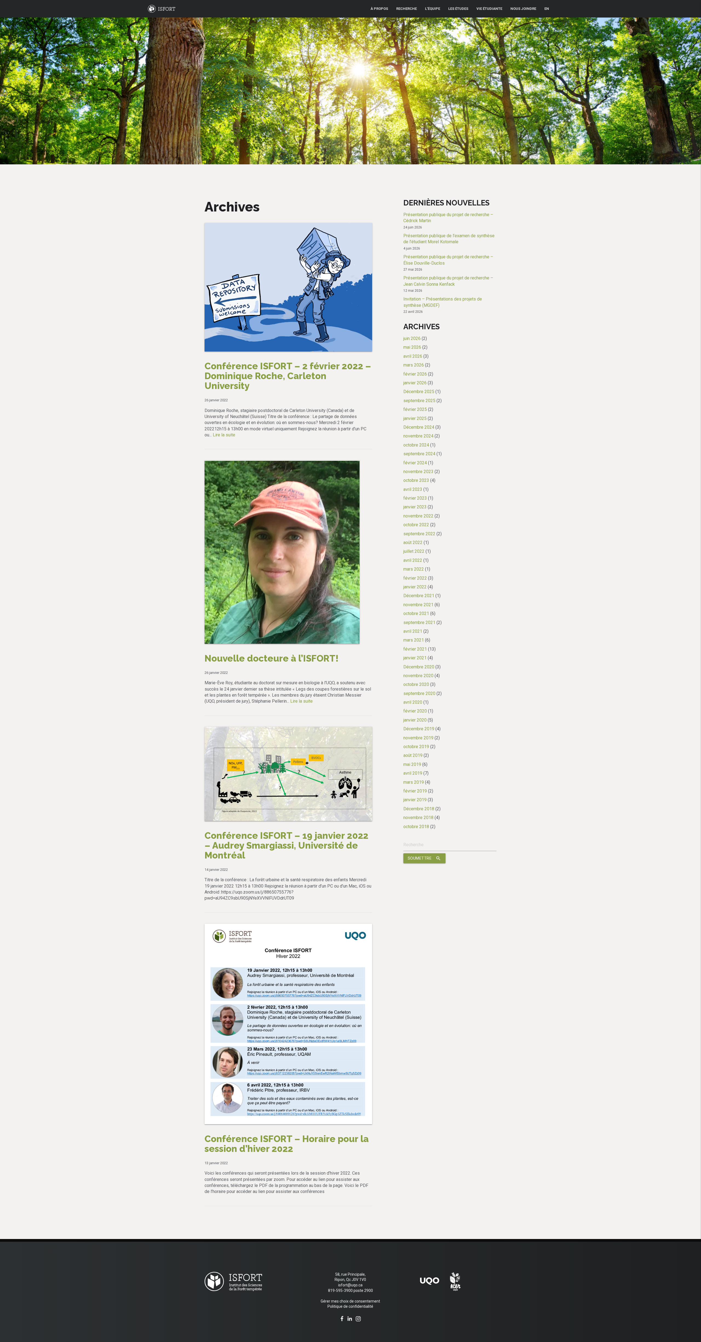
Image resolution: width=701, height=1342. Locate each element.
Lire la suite (224, 434)
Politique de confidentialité (350, 1306)
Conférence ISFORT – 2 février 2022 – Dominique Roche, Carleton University (288, 376)
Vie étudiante (489, 9)
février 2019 (415, 791)
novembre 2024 (418, 436)
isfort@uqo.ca (350, 1285)
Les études (458, 9)
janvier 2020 (415, 720)
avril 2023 (412, 489)
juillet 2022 (413, 551)
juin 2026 (412, 338)
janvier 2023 (415, 507)
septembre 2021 (419, 622)
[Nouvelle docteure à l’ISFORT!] (282, 463)
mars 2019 (413, 782)
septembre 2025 (419, 400)
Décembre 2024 (418, 427)
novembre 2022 (418, 516)
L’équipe (432, 9)
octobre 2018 (416, 826)
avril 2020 (412, 702)
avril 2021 (412, 631)
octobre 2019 (416, 746)
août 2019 (413, 755)
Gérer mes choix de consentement (350, 1301)
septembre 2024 (419, 453)
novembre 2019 (418, 737)
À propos (379, 9)
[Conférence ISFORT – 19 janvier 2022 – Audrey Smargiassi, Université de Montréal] (288, 729)
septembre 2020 (419, 693)
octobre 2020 (416, 684)
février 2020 (415, 711)
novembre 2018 (418, 817)
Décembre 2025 (418, 391)
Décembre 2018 (418, 808)
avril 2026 (412, 356)
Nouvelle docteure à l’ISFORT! (271, 658)
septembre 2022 (419, 533)
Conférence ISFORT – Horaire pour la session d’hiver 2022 (287, 1144)
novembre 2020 (418, 675)
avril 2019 (412, 773)
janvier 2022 (415, 587)
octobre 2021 (416, 613)
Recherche (406, 9)
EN (546, 9)
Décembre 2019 (418, 728)
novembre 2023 (418, 471)
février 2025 (415, 409)
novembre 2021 (418, 604)
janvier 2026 (415, 382)
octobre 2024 (416, 445)
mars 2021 (413, 640)
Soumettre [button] (424, 858)
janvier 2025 (415, 418)
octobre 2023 (416, 480)
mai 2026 (412, 347)
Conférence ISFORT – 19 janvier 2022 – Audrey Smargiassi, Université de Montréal (286, 845)
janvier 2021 (415, 657)
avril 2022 (412, 560)
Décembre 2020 (418, 666)
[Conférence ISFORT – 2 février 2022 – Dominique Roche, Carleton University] (288, 225)
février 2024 (415, 462)
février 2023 (415, 498)
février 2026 (415, 374)
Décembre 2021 (418, 595)
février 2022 (415, 578)
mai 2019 (412, 764)
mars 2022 (413, 569)
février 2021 (415, 649)
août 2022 (413, 542)
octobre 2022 (416, 524)
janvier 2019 (415, 799)
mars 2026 (413, 365)
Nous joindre (523, 9)
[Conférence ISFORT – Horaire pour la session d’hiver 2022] (288, 926)
